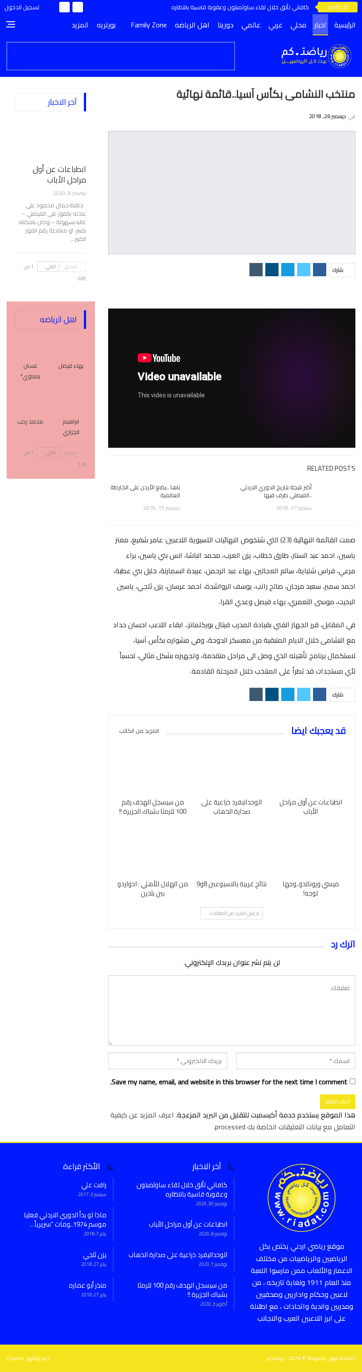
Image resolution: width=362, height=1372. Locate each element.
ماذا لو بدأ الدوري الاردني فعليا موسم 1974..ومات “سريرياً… (65, 1219)
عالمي (250, 24)
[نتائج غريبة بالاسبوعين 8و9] (231, 850)
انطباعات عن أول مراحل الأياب (59, 174)
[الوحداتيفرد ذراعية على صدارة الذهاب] (231, 768)
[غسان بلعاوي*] (30, 345)
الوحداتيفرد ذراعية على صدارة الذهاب (177, 1254)
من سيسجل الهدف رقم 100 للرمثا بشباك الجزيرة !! (182, 1290)
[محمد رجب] (30, 401)
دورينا (226, 24)
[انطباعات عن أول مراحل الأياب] (310, 768)
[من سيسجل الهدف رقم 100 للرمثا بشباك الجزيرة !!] (153, 768)
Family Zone (149, 24)
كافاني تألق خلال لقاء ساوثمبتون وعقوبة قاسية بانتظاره (240, 7)
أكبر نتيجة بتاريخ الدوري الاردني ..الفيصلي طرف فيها (276, 491)
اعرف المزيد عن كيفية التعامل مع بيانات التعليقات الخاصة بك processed (232, 1120)
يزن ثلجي (94, 1254)
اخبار (320, 24)
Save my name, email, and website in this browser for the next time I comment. (228, 1082)
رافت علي (93, 1184)
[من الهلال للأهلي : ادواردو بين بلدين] (153, 850)
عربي (275, 24)
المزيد (80, 24)
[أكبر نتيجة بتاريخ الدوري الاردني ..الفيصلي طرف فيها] (336, 497)
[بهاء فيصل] (71, 345)
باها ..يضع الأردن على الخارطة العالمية (145, 491)
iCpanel (15, 1358)
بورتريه (106, 24)
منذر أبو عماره (87, 1285)
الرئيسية (345, 24)
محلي (298, 24)
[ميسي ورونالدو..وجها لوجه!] (310, 850)
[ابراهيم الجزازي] (71, 401)
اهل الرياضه (192, 24)
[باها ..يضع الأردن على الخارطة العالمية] (205, 497)
